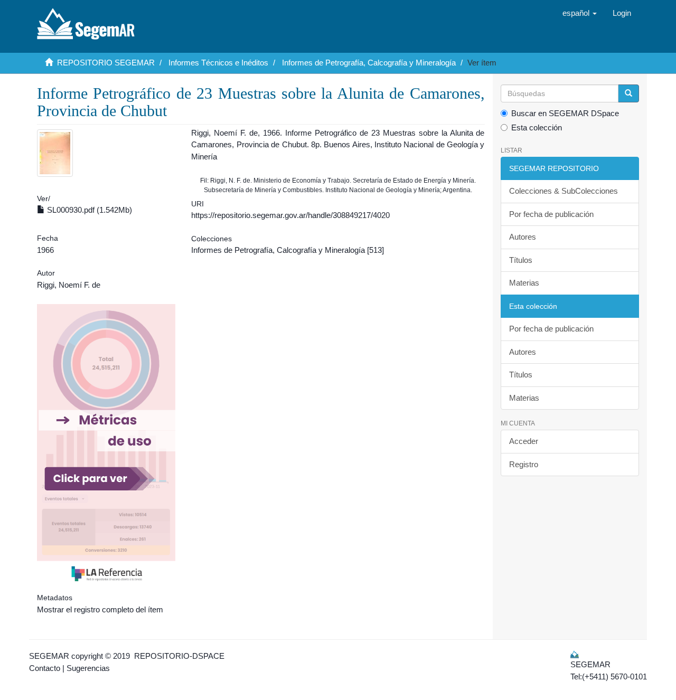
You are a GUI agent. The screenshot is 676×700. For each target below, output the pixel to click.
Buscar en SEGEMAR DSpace (565, 113)
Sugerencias (88, 668)
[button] (580, 13)
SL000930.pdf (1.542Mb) (88, 209)
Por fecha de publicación (551, 214)
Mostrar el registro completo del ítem (100, 609)
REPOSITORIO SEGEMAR (106, 62)
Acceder (523, 441)
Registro (523, 464)
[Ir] (628, 93)
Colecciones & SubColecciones (563, 190)
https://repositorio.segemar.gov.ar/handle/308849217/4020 (290, 215)
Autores (522, 236)
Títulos (520, 260)
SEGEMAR (49, 655)
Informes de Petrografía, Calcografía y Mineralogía (369, 62)
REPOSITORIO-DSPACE (179, 655)
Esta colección (536, 127)
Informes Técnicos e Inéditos (218, 62)
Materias (524, 282)
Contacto (44, 668)
